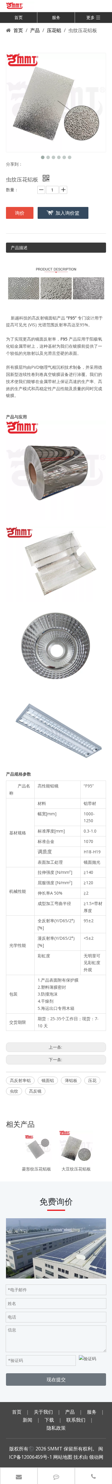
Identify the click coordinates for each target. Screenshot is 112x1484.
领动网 (96, 1457)
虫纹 (14, 1091)
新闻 (27, 1420)
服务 (56, 17)
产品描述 (19, 247)
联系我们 (75, 1420)
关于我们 (43, 1412)
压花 (92, 1080)
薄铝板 (71, 1080)
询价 (19, 213)
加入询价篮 (67, 213)
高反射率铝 (20, 1080)
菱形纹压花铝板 (36, 1169)
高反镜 (35, 1091)
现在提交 (56, 1379)
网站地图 (62, 1457)
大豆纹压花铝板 (76, 1169)
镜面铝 (48, 1080)
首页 (18, 17)
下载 (49, 1420)
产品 (70, 1412)
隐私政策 (56, 1428)
